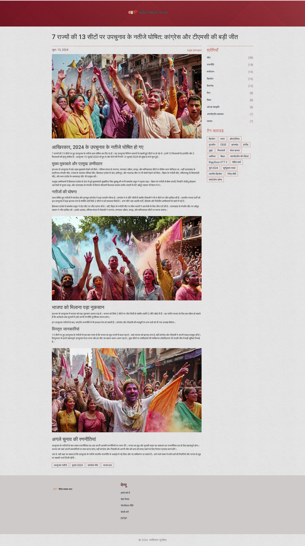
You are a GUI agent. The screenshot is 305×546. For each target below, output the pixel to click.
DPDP (124, 518)
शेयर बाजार (235, 150)
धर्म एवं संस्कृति (213, 107)
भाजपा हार (107, 465)
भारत (222, 138)
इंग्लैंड (245, 144)
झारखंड (234, 144)
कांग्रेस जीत (93, 465)
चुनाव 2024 (77, 465)
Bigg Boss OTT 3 (218, 162)
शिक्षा (209, 99)
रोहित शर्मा (236, 162)
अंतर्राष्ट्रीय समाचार (215, 114)
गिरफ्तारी (221, 150)
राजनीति (210, 64)
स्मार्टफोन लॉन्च (215, 179)
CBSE (223, 144)
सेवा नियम (125, 499)
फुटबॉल (212, 144)
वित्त (208, 92)
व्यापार (209, 121)
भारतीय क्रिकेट (215, 173)
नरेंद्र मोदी (231, 173)
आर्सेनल (212, 156)
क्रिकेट (210, 78)
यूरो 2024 (213, 168)
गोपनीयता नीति (127, 505)
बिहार (222, 156)
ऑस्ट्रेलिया (235, 138)
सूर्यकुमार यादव (229, 168)
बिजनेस (210, 85)
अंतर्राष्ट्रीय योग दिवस (239, 156)
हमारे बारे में (125, 492)
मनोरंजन (210, 71)
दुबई (211, 150)
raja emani (194, 50)
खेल (208, 57)
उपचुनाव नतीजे (60, 465)
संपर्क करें (125, 511)
